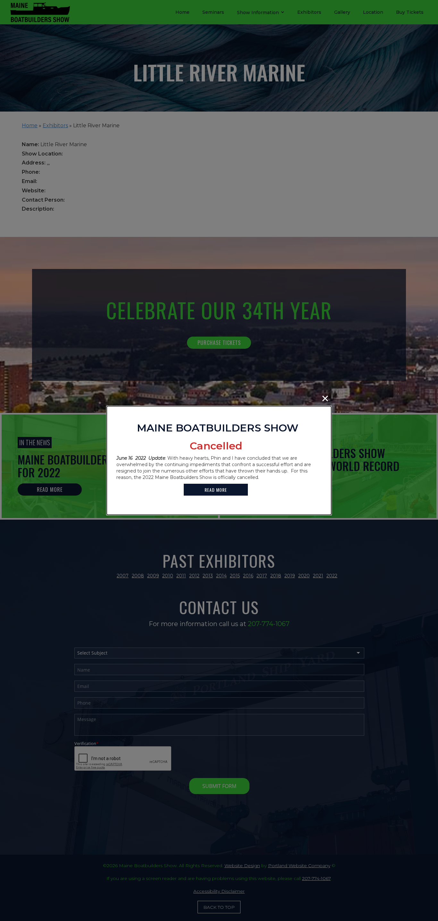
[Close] (325, 398)
